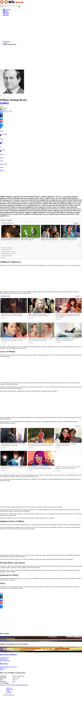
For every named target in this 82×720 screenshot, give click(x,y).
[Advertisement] (41, 28)
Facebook (8, 692)
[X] (41, 115)
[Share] (41, 126)
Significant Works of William (8, 251)
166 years (2, 150)
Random (6, 15)
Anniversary (7, 9)
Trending (6, 13)
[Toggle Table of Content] (78, 245)
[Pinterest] (41, 120)
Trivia (3, 257)
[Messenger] (41, 118)
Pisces (1, 157)
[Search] (19, 6)
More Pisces (4, 663)
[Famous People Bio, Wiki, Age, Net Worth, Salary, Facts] (12, 3)
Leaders (5, 43)
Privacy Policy (10, 689)
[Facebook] (41, 113)
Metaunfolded (6, 41)
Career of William (6, 249)
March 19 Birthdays (5, 660)
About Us (8, 688)
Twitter (8, 690)
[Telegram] (41, 123)
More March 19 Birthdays (8, 654)
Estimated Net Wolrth (7, 255)
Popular (7, 12)
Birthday (6, 11)
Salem (1, 142)
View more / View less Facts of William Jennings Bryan (14, 685)
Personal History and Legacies (9, 253)
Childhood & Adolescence (8, 247)
